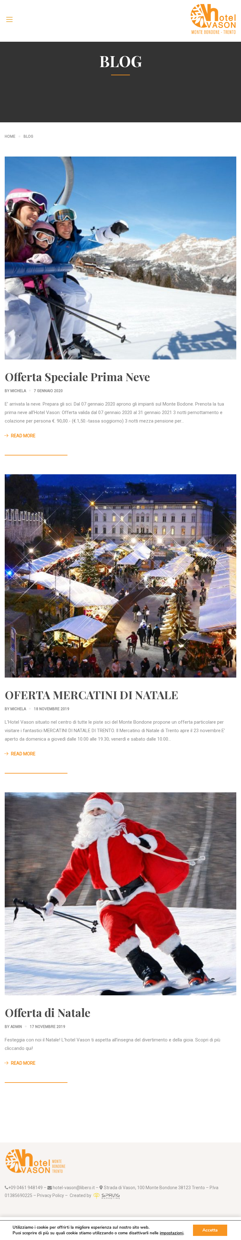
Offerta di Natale (47, 1012)
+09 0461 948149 (25, 1187)
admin (16, 1026)
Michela (18, 391)
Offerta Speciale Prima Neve (77, 376)
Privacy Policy (50, 1195)
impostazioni (171, 1233)
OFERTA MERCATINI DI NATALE (91, 694)
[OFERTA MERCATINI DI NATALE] (120, 575)
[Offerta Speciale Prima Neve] (120, 258)
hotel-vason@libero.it (73, 1187)
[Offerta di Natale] (120, 893)
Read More (23, 435)
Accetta (210, 1230)
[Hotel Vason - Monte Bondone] (213, 19)
